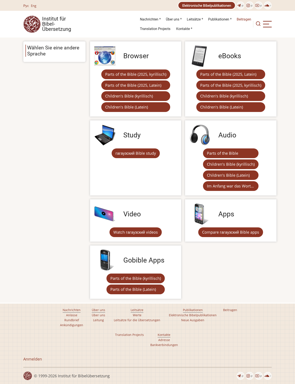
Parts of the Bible (222, 153)
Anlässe (71, 315)
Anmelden (32, 359)
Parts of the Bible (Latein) (133, 289)
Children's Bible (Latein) (126, 107)
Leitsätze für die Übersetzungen (137, 320)
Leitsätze (194, 19)
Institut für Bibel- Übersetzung (56, 24)
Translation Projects (155, 29)
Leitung (98, 320)
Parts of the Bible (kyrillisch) (135, 278)
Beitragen (244, 19)
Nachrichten (149, 19)
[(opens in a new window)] (240, 5)
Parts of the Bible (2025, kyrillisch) (135, 74)
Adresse (164, 340)
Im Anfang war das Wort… (230, 186)
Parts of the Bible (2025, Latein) (133, 85)
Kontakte (183, 29)
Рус (26, 5)
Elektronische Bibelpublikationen (206, 5)
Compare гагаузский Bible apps (230, 232)
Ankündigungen (71, 325)
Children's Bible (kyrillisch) (129, 96)
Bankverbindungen (164, 345)
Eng (33, 5)
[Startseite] (32, 23)
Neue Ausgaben (192, 320)
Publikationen (218, 19)
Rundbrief (71, 320)
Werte (137, 315)
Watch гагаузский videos (135, 232)
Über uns (172, 19)
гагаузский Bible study (136, 153)
